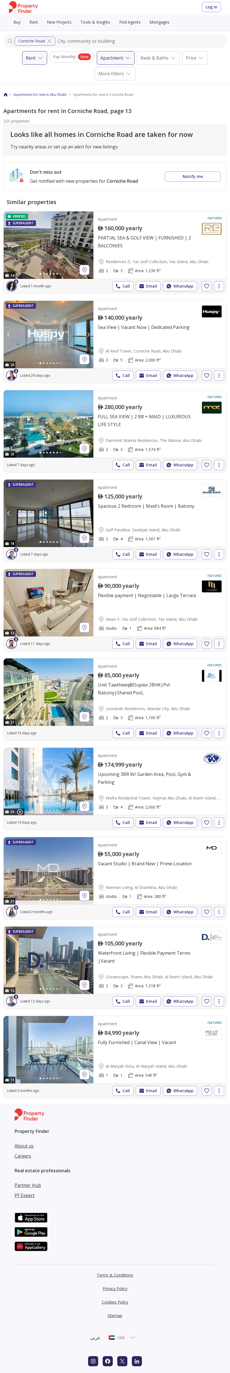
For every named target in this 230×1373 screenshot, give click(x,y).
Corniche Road (31, 41)
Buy (16, 22)
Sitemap (114, 1315)
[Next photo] (88, 245)
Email (151, 286)
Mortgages (159, 22)
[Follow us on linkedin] (137, 1361)
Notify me (193, 176)
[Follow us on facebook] (108, 1361)
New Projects (59, 22)
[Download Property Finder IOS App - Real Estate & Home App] (31, 1218)
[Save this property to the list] (207, 286)
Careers (23, 1156)
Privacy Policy (115, 1288)
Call (126, 286)
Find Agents (130, 22)
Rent (33, 22)
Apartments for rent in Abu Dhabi (39, 94)
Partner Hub (28, 1185)
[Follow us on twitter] (122, 1361)
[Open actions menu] (219, 286)
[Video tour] (19, 812)
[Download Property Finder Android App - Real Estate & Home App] (31, 1232)
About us (24, 1146)
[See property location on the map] (84, 270)
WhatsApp (183, 286)
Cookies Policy (115, 1302)
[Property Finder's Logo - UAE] (23, 7)
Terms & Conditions (115, 1275)
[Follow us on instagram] (93, 1361)
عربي (95, 1337)
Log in (211, 7)
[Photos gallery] (48, 245)
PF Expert (24, 1195)
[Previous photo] (9, 245)
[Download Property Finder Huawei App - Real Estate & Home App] (31, 1246)
